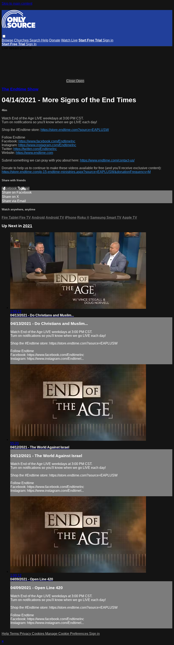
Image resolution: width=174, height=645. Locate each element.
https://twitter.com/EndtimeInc (35, 149)
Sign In (31, 44)
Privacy (26, 633)
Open (80, 81)
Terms (15, 633)
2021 (27, 226)
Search (35, 40)
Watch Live (69, 40)
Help (44, 40)
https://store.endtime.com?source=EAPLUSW (75, 130)
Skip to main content (17, 3)
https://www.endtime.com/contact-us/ (107, 160)
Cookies (38, 633)
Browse (8, 40)
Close (71, 81)
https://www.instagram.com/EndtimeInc (47, 145)
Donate (54, 40)
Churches (21, 40)
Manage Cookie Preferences (67, 633)
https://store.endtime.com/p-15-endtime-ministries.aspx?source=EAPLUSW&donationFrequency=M (76, 172)
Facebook (10, 188)
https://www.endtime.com (34, 153)
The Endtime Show (20, 89)
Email (25, 188)
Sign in (108, 40)
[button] (4, 36)
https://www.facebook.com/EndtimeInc (46, 141)
